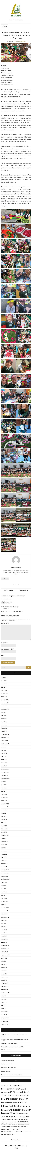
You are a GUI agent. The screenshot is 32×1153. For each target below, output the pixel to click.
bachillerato (3, 1119)
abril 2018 (3, 970)
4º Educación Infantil (16, 1098)
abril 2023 (3, 791)
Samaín (13, 1131)
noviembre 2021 (5, 838)
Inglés (19, 1126)
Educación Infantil (14, 32)
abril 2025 (3, 721)
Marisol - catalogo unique (7, 1074)
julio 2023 (3, 781)
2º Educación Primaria (20, 1092)
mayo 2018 (4, 967)
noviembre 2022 (5, 807)
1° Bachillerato (4, 1085)
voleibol (7, 1134)
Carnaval (17, 1119)
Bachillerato (5, 32)
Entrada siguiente (23, 590)
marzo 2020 (4, 898)
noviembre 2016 (5, 1021)
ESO (24, 1124)
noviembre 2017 (5, 986)
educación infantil (6, 1124)
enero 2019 (4, 942)
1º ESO (21, 1088)
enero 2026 (4, 696)
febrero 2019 (4, 939)
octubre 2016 (4, 1024)
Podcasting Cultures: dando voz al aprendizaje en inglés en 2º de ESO (15, 1040)
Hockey (15, 1126)
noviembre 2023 (5, 772)
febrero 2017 (4, 1011)
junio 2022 (3, 816)
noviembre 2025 (5, 703)
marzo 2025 (4, 725)
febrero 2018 (4, 977)
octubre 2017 (4, 989)
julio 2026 (3, 677)
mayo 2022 (4, 819)
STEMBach (18, 1132)
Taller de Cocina (26, 1132)
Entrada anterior (8, 590)
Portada (13, 1139)
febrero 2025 (4, 728)
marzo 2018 (4, 974)
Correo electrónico (7, 649)
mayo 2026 (4, 684)
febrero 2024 (4, 762)
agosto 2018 (4, 958)
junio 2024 (3, 750)
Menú (5, 26)
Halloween (11, 1126)
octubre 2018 (4, 951)
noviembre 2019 (5, 911)
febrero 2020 (4, 901)
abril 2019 (3, 933)
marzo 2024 (4, 759)
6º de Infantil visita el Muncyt (9, 606)
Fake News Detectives (6, 1050)
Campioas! (11, 1060)
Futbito (2, 1126)
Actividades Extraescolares (15, 1116)
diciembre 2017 (5, 983)
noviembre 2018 (5, 948)
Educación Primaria (25, 32)
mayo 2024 (4, 753)
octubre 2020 (4, 876)
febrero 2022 (4, 829)
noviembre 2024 (5, 737)
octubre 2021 (4, 841)
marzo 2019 (4, 936)
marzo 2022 (4, 825)
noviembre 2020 (5, 873)
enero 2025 (4, 731)
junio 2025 (3, 715)
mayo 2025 (4, 718)
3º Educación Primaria (17, 1095)
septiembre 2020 (5, 879)
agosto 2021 (4, 844)
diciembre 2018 (5, 945)
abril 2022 (3, 822)
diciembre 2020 (5, 870)
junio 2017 (3, 999)
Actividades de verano (22, 1113)
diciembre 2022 (5, 803)
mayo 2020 (4, 892)
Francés (27, 1124)
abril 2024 (3, 756)
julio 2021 (3, 847)
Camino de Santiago (11, 1119)
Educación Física (22, 1122)
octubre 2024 (4, 740)
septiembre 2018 (5, 955)
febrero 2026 (4, 693)
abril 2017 (3, 1005)
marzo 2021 (4, 860)
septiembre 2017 (5, 992)
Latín (25, 1126)
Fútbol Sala (6, 1126)
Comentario (5, 623)
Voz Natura (5, 578)
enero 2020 (4, 904)
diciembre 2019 (5, 907)
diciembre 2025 (5, 699)
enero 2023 (4, 800)
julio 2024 (3, 747)
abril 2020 (3, 895)
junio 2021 (3, 851)
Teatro (2, 1134)
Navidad (10, 1129)
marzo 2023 (4, 794)
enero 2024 (4, 766)
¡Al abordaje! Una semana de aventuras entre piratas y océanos (14, 1035)
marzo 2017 (4, 1008)
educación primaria (17, 1124)
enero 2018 (4, 980)
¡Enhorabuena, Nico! (11, 1067)
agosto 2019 (4, 920)
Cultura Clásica (24, 1119)
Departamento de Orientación (10, 1121)
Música (3, 1129)
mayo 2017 (4, 1002)
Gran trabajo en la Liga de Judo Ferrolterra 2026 (12, 1046)
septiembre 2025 (5, 709)
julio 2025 (3, 712)
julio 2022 (3, 813)
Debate (2, 1121)
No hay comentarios (20, 41)
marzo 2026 (4, 690)
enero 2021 (4, 866)
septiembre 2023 (5, 778)
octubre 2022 (4, 810)
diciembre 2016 (5, 1018)
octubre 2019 (4, 914)
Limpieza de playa (19, 1074)
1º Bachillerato (13, 1085)
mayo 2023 (4, 788)
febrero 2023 (4, 797)
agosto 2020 (4, 882)
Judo (22, 1126)
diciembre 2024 (5, 734)
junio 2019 (3, 926)
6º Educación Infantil (19, 1109)
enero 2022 (4, 832)
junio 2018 (3, 964)
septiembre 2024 (5, 744)
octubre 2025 (4, 706)
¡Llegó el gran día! (6, 602)
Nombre (4, 643)
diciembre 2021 (5, 835)
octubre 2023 (4, 775)
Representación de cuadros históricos (12, 611)
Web (2, 655)
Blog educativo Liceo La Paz (16, 1146)
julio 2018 (3, 961)
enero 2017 (4, 1014)
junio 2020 (3, 888)
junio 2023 (3, 784)
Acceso (19, 1139)
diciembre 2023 (5, 769)
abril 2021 (3, 857)
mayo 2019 (4, 929)
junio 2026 (3, 680)
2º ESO (4, 1095)
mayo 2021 (4, 854)
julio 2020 (3, 885)
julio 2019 (3, 923)
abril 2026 (3, 687)
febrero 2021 (4, 863)
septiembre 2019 (5, 917)
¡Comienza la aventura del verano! (9, 1043)
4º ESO (21, 1102)
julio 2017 (3, 996)
